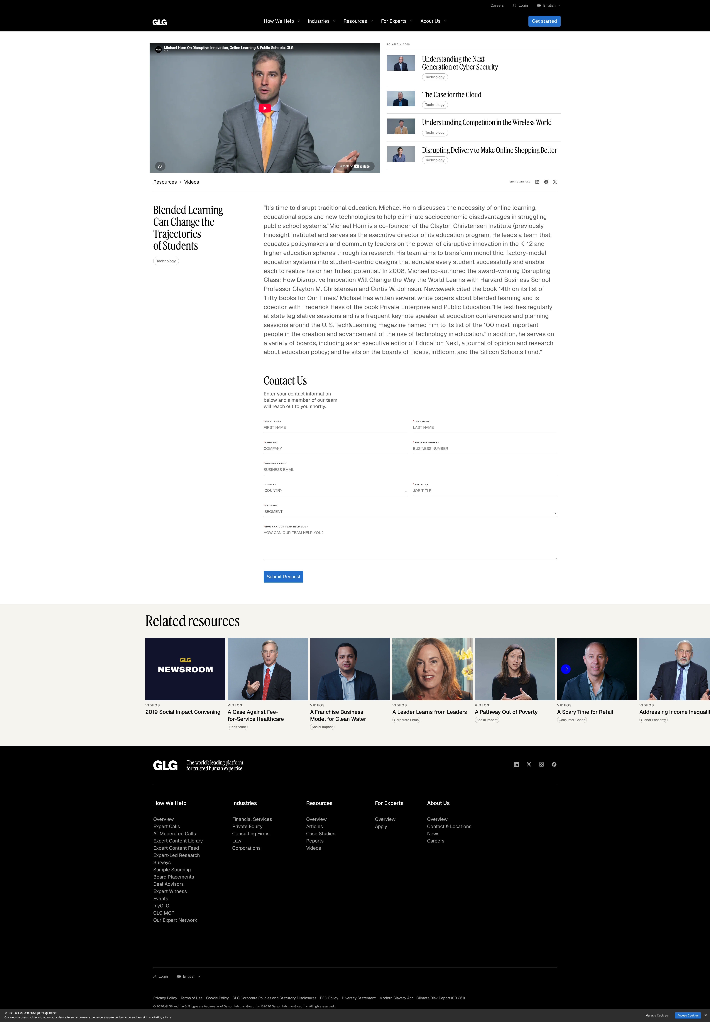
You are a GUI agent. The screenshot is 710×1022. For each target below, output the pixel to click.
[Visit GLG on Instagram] (541, 765)
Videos (313, 848)
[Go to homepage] (165, 765)
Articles (314, 826)
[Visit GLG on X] (529, 765)
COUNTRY (270, 484)
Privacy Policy (165, 998)
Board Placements (173, 877)
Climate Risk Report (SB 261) (440, 998)
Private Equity (247, 826)
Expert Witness (170, 891)
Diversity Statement (359, 998)
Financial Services (252, 819)
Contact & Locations (449, 826)
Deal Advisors (168, 884)
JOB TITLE (420, 484)
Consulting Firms (251, 833)
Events (160, 898)
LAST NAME (421, 421)
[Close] (705, 1015)
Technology (166, 261)
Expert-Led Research (176, 855)
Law (236, 841)
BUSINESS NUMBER (426, 442)
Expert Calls (166, 826)
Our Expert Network (175, 920)
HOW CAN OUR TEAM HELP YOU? (286, 526)
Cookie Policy (217, 998)
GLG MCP (164, 913)
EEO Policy (329, 998)
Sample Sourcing (172, 870)
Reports (315, 841)
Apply (381, 826)
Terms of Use (191, 998)
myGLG (161, 906)
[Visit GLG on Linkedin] (516, 765)
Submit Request (283, 576)
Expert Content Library (178, 841)
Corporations (246, 848)
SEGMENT (271, 505)
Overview (163, 819)
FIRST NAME (272, 421)
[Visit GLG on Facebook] (554, 765)
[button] (520, 5)
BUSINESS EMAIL (275, 463)
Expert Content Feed (176, 848)
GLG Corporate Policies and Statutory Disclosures (274, 998)
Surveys (162, 862)
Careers (497, 5)
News (433, 833)
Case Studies (320, 833)
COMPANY (271, 442)
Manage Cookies (657, 1015)
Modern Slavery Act (396, 998)
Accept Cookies (688, 1015)
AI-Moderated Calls (174, 833)
